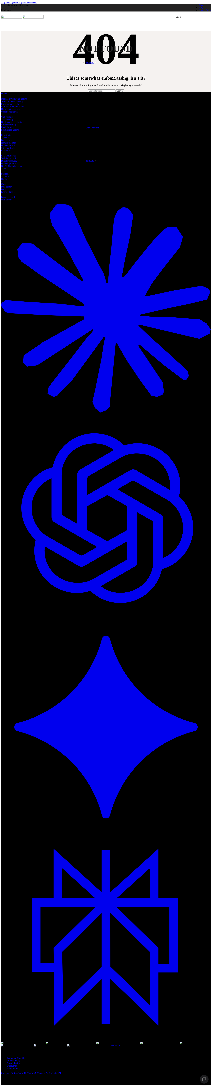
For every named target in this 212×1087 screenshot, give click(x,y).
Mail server (6, 199)
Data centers (6, 187)
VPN (3, 168)
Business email (8, 197)
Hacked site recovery (10, 109)
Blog (3, 189)
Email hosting (7, 127)
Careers (4, 184)
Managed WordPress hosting (14, 99)
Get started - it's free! (197, 17)
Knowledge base (8, 192)
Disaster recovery (9, 161)
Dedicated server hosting (12, 122)
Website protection (9, 158)
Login (178, 17)
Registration (6, 135)
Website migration (9, 111)
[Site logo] (12, 18)
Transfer (5, 137)
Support (4, 174)
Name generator (8, 143)
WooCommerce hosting (12, 101)
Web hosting (7, 117)
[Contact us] (204, 1079)
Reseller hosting (8, 124)
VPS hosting (7, 119)
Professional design (10, 104)
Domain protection (9, 163)
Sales (3, 181)
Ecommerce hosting (10, 130)
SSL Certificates (8, 155)
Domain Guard (8, 145)
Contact (4, 179)
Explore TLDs (7, 150)
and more (115, 1045)
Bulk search (6, 140)
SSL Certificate (8, 148)
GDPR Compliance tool (12, 166)
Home (4, 93)
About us (5, 176)
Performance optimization (13, 106)
